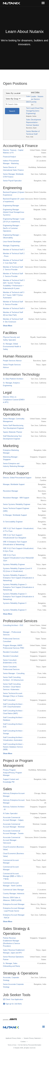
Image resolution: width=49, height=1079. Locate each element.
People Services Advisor (12, 361)
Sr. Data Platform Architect (13, 379)
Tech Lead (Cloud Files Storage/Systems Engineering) (35, 111)
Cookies (23, 1041)
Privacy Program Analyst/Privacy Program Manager (12, 772)
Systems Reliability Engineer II (14, 603)
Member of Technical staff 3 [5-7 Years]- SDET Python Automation (13, 295)
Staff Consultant (9, 700)
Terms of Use (12, 1045)
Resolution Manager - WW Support (16, 498)
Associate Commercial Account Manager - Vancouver (11, 840)
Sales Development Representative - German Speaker (33, 122)
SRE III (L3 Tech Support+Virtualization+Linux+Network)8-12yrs (18, 558)
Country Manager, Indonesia (13, 894)
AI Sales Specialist (10, 813)
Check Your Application (14, 999)
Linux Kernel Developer (12, 242)
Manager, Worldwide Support (14, 484)
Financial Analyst (9, 157)
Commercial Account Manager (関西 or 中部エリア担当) (13, 876)
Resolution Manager (10, 491)
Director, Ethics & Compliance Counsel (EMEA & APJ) (13, 399)
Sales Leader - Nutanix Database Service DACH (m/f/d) (34, 99)
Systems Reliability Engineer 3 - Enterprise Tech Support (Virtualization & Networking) (18, 587)
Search (12, 111)
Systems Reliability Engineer (14, 564)
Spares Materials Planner (12, 432)
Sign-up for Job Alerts (13, 1004)
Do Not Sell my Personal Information (29, 1045)
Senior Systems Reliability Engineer (16, 504)
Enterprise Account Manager (13, 904)
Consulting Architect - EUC (13, 625)
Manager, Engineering (11, 246)
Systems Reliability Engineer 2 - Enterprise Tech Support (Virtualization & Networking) (18, 578)
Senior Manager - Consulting (13, 673)
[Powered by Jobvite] (10, 1019)
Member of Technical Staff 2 (13, 250)
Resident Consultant (10, 652)
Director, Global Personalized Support (17, 478)
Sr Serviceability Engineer (13, 522)
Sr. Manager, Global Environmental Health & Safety (12, 346)
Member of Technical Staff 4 (13, 308)
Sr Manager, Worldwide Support (15, 515)
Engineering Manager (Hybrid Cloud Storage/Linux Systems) (13, 212)
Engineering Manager (11, 206)
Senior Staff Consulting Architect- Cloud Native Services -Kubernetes (12, 686)
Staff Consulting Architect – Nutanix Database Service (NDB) (13, 747)
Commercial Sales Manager (13, 890)
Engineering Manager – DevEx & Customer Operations (11, 228)
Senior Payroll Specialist (12, 181)
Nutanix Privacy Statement (32, 1038)
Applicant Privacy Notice (13, 1038)
